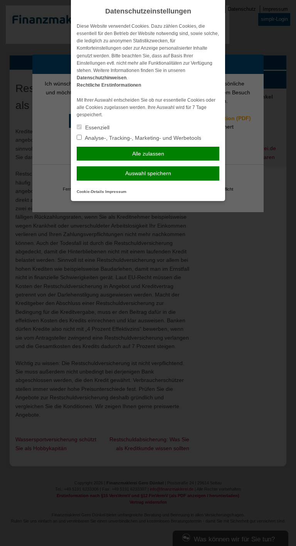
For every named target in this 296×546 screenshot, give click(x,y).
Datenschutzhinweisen (101, 77)
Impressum (115, 191)
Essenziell (96, 127)
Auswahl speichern (148, 173)
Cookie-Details (90, 191)
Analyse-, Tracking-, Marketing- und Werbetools (142, 138)
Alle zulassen (148, 154)
